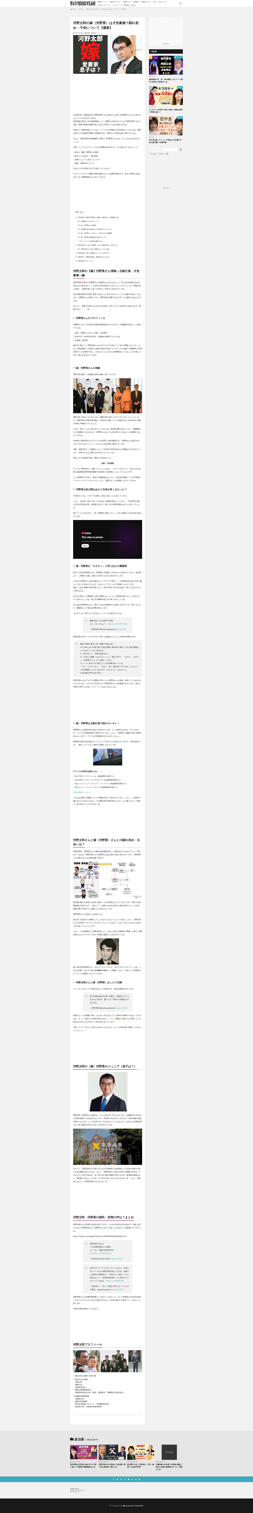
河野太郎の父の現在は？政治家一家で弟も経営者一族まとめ (112, 1465)
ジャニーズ (179, 57)
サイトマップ (117, 5)
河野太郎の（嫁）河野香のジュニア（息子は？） (93, 253)
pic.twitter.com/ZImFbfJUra (100, 1253)
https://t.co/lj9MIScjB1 (115, 1281)
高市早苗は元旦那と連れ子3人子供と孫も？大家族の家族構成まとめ (83, 1465)
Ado (154, 2)
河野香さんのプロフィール (88, 221)
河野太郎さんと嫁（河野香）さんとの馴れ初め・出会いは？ (97, 245)
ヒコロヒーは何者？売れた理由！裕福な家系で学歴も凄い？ (166, 111)
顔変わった (127, 2)
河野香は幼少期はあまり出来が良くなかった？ (94, 229)
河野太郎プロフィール (84, 261)
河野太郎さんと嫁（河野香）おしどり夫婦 (93, 249)
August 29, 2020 (116, 1259)
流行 (167, 153)
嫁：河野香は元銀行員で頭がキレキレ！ (92, 237)
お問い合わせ (74, 1489)
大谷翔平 (135, 2)
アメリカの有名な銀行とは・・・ (92, 241)
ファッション (153, 153)
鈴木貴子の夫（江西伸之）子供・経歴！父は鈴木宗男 (140, 1465)
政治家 (81, 9)
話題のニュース (102, 2)
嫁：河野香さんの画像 (86, 225)
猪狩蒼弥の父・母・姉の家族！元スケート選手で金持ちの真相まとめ (166, 80)
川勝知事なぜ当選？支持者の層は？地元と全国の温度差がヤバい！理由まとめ (169, 1466)
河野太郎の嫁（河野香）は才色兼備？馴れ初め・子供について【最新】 (106, 9)
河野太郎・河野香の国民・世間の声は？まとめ (92, 257)
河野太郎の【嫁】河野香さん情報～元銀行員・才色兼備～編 (97, 217)
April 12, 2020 (120, 629)
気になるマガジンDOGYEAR (133, 1506)
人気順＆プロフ (145, 2)
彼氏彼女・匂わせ (130, 5)
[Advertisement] (107, 93)
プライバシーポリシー (77, 1490)
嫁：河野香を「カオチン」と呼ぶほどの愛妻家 (94, 233)
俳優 (181, 117)
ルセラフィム (162, 2)
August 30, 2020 (117, 1289)
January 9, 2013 (121, 1008)
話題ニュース (97, 33)
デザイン (161, 153)
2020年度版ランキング (82, 792)
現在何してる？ (115, 2)
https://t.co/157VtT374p (117, 624)
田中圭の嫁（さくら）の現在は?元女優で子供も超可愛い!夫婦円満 (165, 141)
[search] (180, 150)
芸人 (181, 87)
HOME (74, 9)
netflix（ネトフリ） (104, 5)
